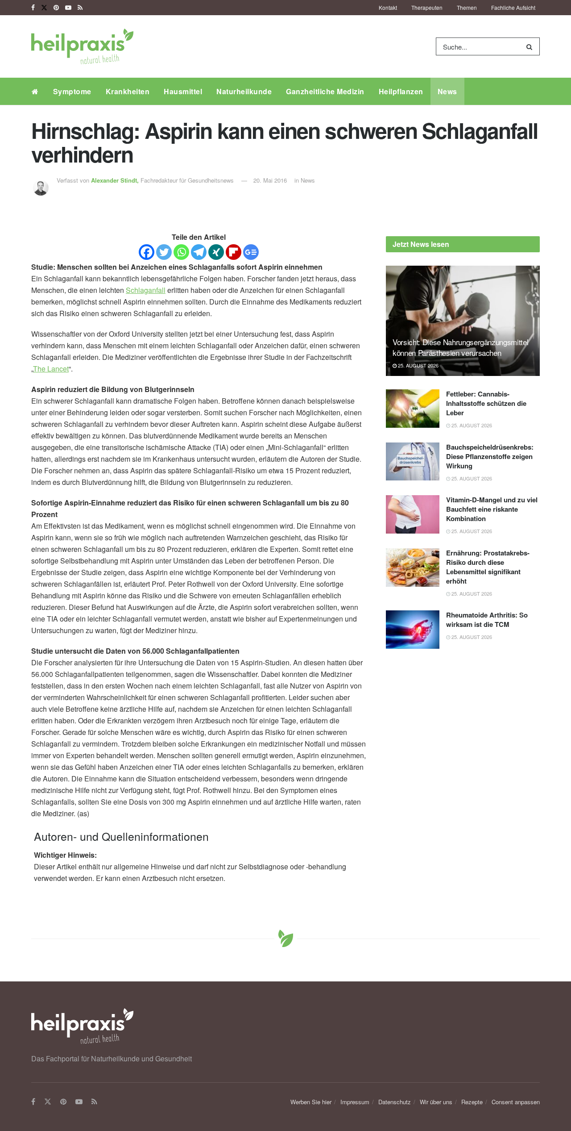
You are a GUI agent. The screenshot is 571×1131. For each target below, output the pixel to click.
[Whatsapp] (181, 252)
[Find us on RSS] (80, 7)
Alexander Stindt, (116, 180)
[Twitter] (164, 252)
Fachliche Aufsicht (513, 7)
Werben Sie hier (310, 1102)
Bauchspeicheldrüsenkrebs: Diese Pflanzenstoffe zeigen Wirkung (490, 456)
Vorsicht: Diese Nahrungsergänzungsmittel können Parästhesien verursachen (460, 347)
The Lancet (51, 368)
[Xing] (216, 252)
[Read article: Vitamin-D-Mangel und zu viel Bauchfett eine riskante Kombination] (412, 514)
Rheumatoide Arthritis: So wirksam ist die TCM (487, 619)
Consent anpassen (516, 1102)
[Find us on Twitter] (44, 7)
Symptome (72, 91)
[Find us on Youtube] (68, 7)
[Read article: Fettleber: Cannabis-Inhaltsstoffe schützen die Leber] (412, 408)
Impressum (354, 1102)
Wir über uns (436, 1102)
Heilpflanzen (401, 91)
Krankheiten (128, 91)
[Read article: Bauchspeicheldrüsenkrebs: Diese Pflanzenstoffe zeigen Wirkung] (412, 461)
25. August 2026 (418, 365)
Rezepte (472, 1102)
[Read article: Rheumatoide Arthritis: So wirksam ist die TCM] (412, 629)
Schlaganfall (146, 290)
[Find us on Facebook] (33, 7)
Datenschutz (394, 1102)
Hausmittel (183, 91)
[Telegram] (199, 252)
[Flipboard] (233, 252)
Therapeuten (427, 7)
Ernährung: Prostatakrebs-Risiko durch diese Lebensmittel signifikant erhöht (488, 567)
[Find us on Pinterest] (56, 7)
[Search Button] (531, 46)
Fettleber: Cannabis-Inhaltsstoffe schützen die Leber (486, 403)
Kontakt (388, 7)
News (447, 91)
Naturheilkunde (244, 91)
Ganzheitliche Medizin (325, 91)
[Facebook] (146, 252)
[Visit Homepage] (82, 46)
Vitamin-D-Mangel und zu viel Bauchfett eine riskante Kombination (492, 509)
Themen (467, 7)
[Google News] (251, 252)
